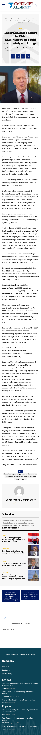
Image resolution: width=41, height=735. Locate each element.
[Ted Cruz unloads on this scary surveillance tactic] (33, 550)
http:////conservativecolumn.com (20, 503)
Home (7, 19)
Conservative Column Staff (17, 48)
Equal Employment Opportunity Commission (20, 474)
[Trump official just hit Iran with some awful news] (33, 563)
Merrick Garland (30, 476)
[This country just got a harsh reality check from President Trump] (33, 538)
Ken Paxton (18, 476)
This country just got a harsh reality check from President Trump (13, 539)
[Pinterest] (23, 56)
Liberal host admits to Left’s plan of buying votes (30, 596)
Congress (5, 548)
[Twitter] (18, 56)
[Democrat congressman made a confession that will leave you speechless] (33, 575)
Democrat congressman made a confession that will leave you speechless (13, 577)
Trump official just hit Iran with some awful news (14, 564)
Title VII (23, 479)
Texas (17, 479)
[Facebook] (13, 56)
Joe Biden (9, 476)
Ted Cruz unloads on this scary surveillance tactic (13, 552)
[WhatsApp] (28, 56)
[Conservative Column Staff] (20, 491)
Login (4, 618)
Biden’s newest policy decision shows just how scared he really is (11, 597)
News (13, 19)
